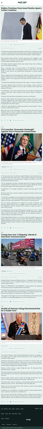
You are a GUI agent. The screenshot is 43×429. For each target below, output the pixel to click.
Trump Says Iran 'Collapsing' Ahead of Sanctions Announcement (18, 236)
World (2, 5)
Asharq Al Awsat (9, 166)
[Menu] (1, 2)
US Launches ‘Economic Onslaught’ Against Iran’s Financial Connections (18, 130)
